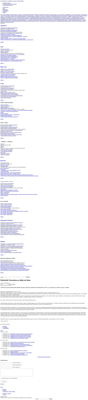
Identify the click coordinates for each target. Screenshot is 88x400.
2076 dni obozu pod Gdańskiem (6, 186)
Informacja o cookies (7, 393)
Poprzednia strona (41, 356)
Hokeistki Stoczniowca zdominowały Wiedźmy (19, 338)
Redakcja (4, 389)
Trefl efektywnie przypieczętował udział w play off (20, 344)
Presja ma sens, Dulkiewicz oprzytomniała (8, 31)
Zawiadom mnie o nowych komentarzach (10, 378)
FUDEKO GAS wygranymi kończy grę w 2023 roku (20, 337)
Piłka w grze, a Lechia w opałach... (7, 72)
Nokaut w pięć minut (14, 351)
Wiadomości (3, 25)
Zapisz (51, 398)
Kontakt (4, 394)
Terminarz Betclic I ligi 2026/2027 (6, 89)
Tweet (1, 330)
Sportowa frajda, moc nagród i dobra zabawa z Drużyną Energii (22, 342)
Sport (1, 46)
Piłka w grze (3, 66)
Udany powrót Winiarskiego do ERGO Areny (19, 354)
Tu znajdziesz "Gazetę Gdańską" (9, 391)
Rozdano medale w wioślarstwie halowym (8, 128)
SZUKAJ (27, 277)
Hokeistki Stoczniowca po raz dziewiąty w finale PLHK (21, 352)
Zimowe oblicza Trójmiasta (5, 206)
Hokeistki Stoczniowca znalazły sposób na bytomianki (20, 335)
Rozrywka (3, 160)
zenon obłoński (6, 328)
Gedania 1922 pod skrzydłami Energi (17, 353)
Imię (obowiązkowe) (17, 362)
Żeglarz (1, 147)
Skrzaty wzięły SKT (4, 52)
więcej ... (2, 42)
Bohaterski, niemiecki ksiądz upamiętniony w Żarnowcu (11, 225)
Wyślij (1, 387)
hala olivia (5, 326)
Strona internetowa (16, 367)
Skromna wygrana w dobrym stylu (16, 343)
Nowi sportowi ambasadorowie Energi (17, 346)
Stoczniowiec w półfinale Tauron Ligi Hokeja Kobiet (20, 334)
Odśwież (2, 384)
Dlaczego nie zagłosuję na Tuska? (6, 261)
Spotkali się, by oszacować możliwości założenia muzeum (11, 247)
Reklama (4, 390)
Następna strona (47, 356)
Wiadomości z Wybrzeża (6, 220)
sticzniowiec (5, 327)
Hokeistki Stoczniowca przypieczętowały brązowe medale (21, 333)
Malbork (2, 241)
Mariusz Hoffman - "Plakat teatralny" (7, 108)
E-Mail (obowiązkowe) (17, 364)
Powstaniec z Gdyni (4, 166)
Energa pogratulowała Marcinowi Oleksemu (18, 350)
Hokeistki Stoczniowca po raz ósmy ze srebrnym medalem (21, 345)
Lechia (2, 83)
